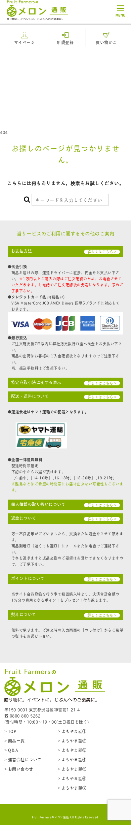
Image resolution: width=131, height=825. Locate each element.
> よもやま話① (72, 731)
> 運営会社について (23, 759)
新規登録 (65, 42)
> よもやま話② (72, 740)
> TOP (10, 731)
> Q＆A (11, 750)
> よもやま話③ (72, 750)
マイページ (24, 42)
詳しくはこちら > (102, 252)
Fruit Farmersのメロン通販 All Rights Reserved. (65, 817)
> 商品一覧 (14, 740)
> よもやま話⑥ (72, 778)
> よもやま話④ (72, 759)
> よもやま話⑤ (72, 769)
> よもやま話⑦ (72, 788)
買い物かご (106, 42)
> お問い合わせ (18, 769)
